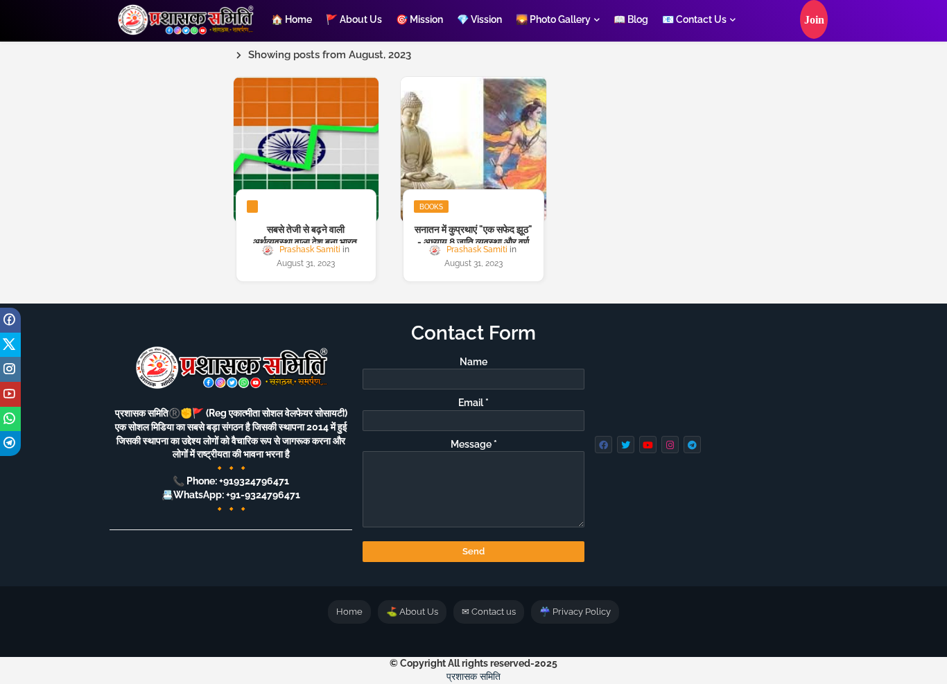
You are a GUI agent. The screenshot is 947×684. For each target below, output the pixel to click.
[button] (814, 19)
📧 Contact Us (694, 19)
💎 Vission (479, 19)
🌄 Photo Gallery (553, 19)
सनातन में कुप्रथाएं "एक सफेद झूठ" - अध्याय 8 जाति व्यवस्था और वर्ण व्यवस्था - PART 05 (473, 242)
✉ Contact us (489, 611)
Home (349, 611)
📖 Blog (631, 19)
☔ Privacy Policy (575, 611)
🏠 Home (291, 19)
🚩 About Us (354, 19)
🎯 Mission (419, 19)
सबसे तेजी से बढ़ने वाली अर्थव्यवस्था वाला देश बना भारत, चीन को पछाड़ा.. (306, 242)
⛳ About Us (412, 611)
